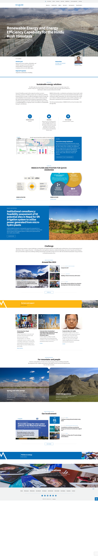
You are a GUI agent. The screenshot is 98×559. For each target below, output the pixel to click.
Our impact (44, 490)
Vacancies (57, 1)
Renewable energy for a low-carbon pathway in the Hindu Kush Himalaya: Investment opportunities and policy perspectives (25, 434)
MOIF (22, 430)
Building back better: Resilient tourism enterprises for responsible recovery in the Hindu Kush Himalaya (27, 283)
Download (19, 199)
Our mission (49, 1)
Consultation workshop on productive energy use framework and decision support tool (71, 429)
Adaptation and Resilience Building (72, 425)
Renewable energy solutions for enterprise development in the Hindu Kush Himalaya (71, 284)
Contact (53, 1)
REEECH (23, 280)
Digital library (67, 1)
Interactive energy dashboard (60, 64)
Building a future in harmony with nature (70, 275)
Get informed (50, 490)
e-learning (80, 1)
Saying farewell (64, 267)
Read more (59, 157)
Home (21, 490)
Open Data (62, 1)
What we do (32, 490)
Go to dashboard (68, 157)
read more (9, 399)
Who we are (26, 490)
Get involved (57, 490)
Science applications (74, 1)
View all (49, 292)
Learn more (11, 236)
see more (49, 444)
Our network (38, 490)
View (41, 343)
